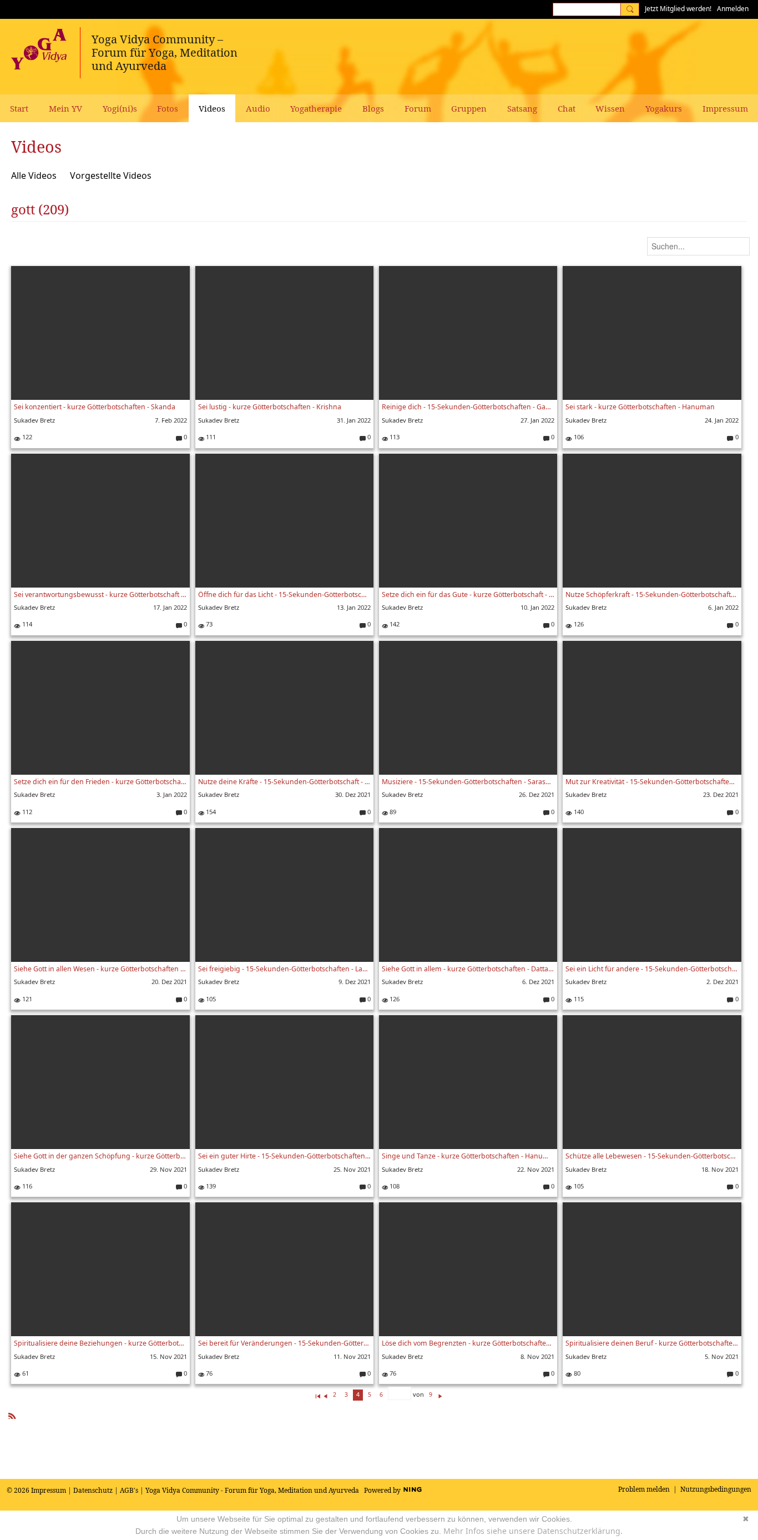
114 (26, 624)
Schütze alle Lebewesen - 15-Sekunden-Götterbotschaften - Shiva (651, 1156)
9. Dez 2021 (354, 981)
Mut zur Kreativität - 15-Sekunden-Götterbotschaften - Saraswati (651, 781)
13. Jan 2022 (354, 607)
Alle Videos (34, 175)
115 (577, 999)
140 (577, 811)
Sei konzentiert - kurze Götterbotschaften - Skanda (94, 407)
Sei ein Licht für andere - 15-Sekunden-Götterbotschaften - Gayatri (651, 969)
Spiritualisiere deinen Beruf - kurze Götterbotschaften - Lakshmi (651, 1343)
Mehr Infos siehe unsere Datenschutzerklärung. (533, 1531)
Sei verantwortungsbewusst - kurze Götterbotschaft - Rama (100, 594)
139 (210, 1186)
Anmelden (733, 8)
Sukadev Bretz (34, 420)
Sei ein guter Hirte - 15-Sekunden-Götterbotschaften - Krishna (284, 1156)
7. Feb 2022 (171, 420)
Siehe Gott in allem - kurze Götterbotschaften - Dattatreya (468, 969)
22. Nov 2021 (535, 1169)
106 (577, 437)
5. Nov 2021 (722, 1356)
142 (394, 624)
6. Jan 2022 (723, 607)
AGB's (129, 1490)
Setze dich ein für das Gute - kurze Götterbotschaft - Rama (468, 594)
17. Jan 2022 (170, 607)
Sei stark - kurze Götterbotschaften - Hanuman (640, 407)
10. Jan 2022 (537, 607)
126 (577, 624)
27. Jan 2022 (537, 420)
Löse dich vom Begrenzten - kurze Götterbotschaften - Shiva (468, 1343)
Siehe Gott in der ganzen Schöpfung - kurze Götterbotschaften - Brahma (100, 1156)
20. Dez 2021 (169, 981)
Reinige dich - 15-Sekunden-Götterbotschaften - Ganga (468, 407)
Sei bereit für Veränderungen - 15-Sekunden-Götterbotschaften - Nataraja (284, 1343)
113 (394, 437)
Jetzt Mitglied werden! (678, 8)
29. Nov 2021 (168, 1169)
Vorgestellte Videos (110, 175)
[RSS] (12, 1414)
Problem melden (644, 1489)
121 (26, 999)
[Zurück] (325, 1394)
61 (24, 1373)
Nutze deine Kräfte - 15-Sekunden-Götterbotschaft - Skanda (284, 781)
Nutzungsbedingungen (715, 1489)
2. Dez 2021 (722, 981)
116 (26, 1186)
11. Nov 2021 (352, 1356)
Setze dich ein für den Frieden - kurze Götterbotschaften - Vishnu (100, 781)
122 (26, 437)
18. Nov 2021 (720, 1169)
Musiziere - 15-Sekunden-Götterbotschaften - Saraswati (468, 781)
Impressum (48, 1490)
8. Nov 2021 (537, 1356)
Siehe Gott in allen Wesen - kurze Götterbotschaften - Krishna (100, 969)
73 (208, 624)
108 (394, 1186)
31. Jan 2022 (354, 420)
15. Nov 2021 (168, 1356)
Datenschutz (93, 1490)
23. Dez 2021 (721, 794)
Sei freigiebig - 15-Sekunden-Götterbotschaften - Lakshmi (284, 969)
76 (208, 1373)
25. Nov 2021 (352, 1169)
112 (26, 811)
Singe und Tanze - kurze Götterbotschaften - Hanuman (468, 1156)
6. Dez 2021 (538, 981)
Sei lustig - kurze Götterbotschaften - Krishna (269, 407)
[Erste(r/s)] (318, 1394)
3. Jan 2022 (171, 794)
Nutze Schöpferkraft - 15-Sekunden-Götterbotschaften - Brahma (651, 594)
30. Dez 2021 (353, 794)
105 (210, 999)
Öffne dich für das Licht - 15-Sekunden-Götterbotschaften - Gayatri (284, 594)
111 (210, 437)
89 (392, 811)
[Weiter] (440, 1394)
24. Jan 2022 (722, 420)
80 (576, 1373)
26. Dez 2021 (536, 794)
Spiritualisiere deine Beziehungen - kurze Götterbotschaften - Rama (100, 1343)
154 (210, 811)
